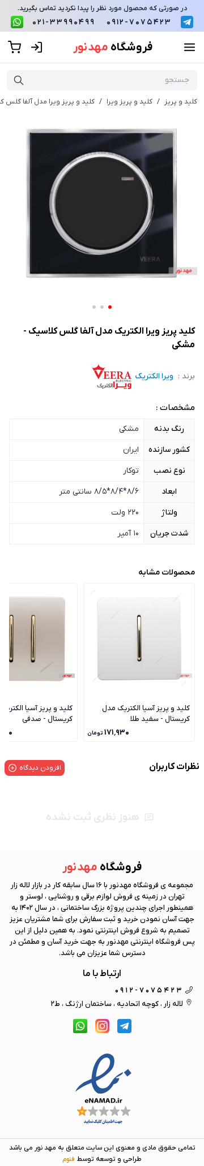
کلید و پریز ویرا (129, 101)
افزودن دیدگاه (40, 767)
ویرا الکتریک (154, 376)
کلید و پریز (180, 101)
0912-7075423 (139, 22)
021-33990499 (63, 22)
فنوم (68, 1159)
